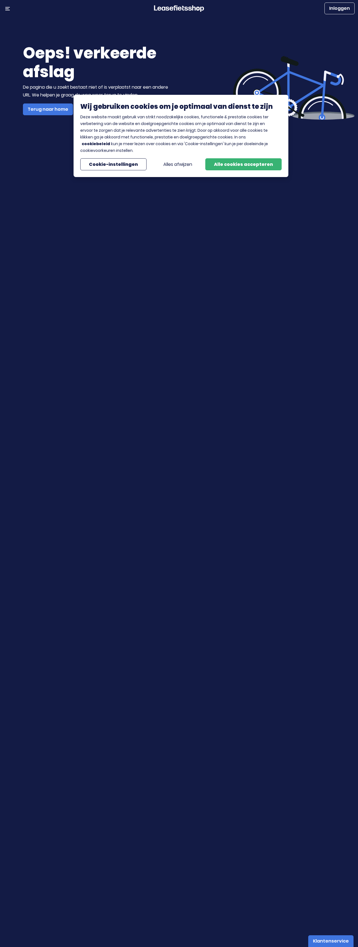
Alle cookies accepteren (243, 164)
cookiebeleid (96, 144)
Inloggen (339, 8)
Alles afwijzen (177, 164)
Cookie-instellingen (113, 164)
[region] (181, 136)
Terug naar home (48, 109)
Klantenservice (331, 941)
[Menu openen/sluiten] (7, 8)
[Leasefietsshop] (179, 8)
